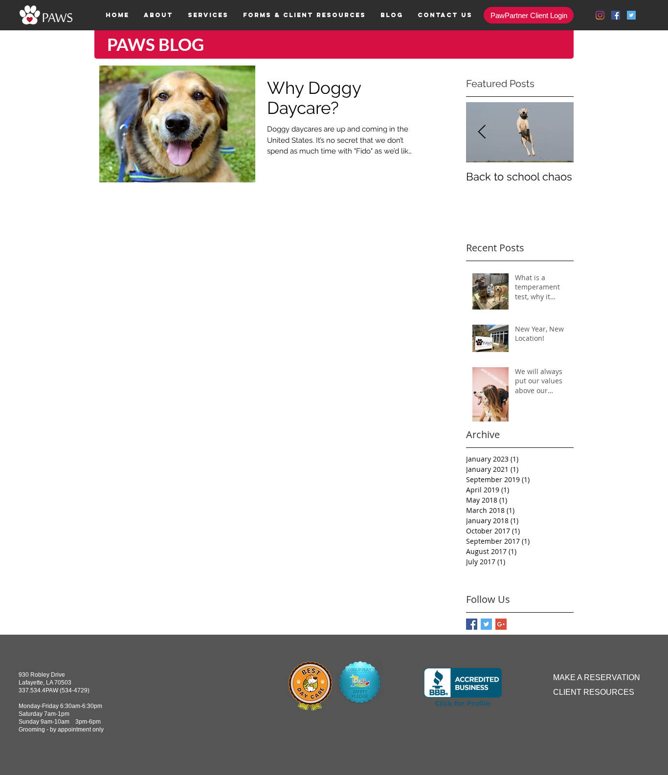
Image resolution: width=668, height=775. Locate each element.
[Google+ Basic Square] (501, 624)
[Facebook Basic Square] (471, 624)
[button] (208, 14)
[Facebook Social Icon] (615, 15)
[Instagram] (600, 15)
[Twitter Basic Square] (486, 624)
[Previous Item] (481, 132)
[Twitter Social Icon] (631, 15)
